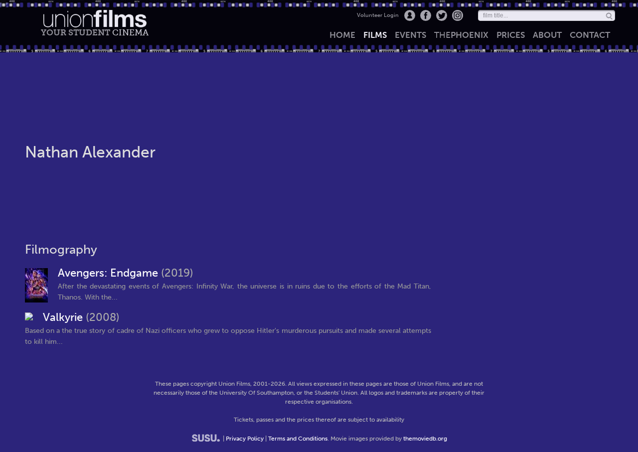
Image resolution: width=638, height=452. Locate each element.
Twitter (441, 15)
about (547, 35)
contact (590, 35)
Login (409, 15)
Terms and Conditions (297, 438)
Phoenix (461, 35)
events (410, 35)
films (375, 35)
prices (510, 35)
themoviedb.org (425, 438)
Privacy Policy (245, 438)
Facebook (425, 15)
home (342, 35)
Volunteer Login (378, 15)
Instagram (457, 15)
